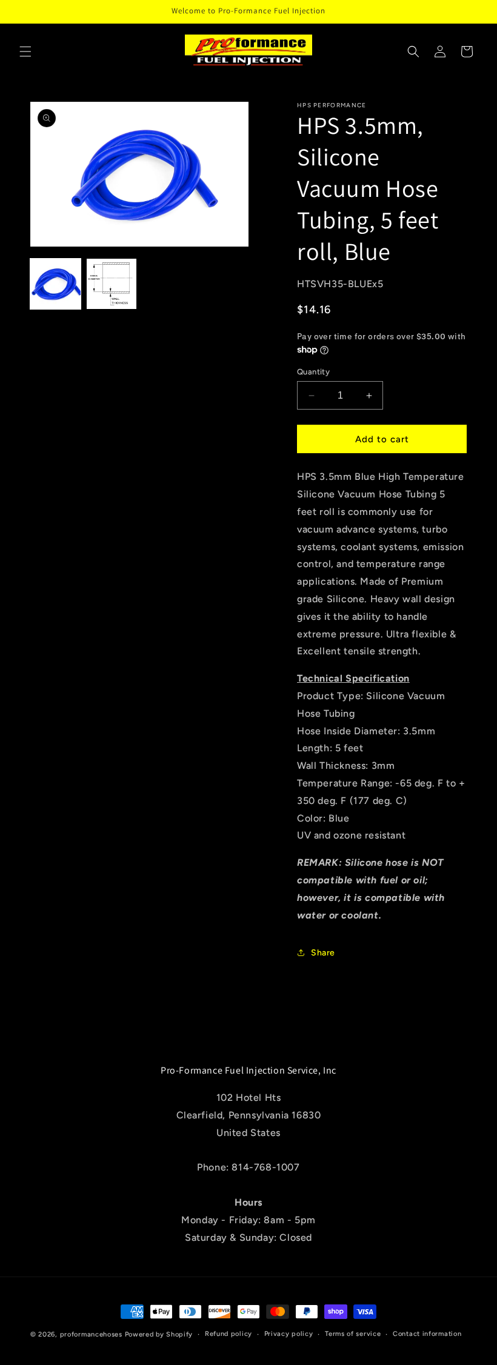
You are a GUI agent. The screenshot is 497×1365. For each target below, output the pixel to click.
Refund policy (228, 1334)
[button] (25, 51)
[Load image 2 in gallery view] (112, 284)
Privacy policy (288, 1334)
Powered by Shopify (159, 1334)
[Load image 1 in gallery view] (55, 284)
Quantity (313, 371)
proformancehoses (91, 1334)
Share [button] (323, 953)
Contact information (427, 1334)
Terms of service (353, 1334)
